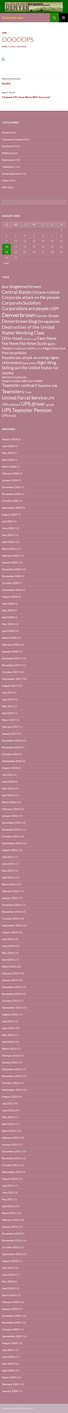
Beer (5, 287)
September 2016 (12, 761)
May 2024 (7, 610)
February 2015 (10, 891)
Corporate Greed (12, 139)
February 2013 (10, 1055)
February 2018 (10, 644)
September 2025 (12, 507)
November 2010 (11, 1240)
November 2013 (11, 993)
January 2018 (10, 651)
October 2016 (10, 754)
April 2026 (8, 459)
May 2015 (7, 870)
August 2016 (9, 767)
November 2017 (11, 665)
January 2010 (10, 1308)
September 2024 (12, 589)
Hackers (8, 348)
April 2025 (8, 541)
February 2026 (10, 473)
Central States (16, 292)
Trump (27, 392)
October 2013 (10, 1000)
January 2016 (10, 815)
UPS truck (9, 416)
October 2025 (10, 500)
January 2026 (10, 480)
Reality (11, 81)
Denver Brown (47, 316)
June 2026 (8, 446)
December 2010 (11, 1233)
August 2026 (9, 439)
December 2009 (11, 1315)
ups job (50, 404)
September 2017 (12, 678)
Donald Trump (29, 339)
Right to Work (29, 363)
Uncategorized (10, 173)
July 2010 (7, 1267)
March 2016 (9, 802)
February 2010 (10, 1302)
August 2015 (9, 850)
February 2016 (10, 809)
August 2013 (9, 1014)
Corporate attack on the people (31, 297)
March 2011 (9, 1213)
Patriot (8, 353)
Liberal (39, 348)
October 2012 (10, 1082)
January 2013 (10, 1062)
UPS (4, 32)
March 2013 (9, 1048)
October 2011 (10, 1165)
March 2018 (9, 637)
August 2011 (9, 1178)
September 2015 (12, 843)
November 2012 (11, 1076)
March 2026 (9, 466)
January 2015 (10, 898)
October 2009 (10, 1329)
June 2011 (8, 1192)
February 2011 (10, 1219)
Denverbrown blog (19, 321)
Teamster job (47, 385)
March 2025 (9, 548)
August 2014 (9, 932)
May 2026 (7, 452)
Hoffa (31, 348)
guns (51, 343)
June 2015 (8, 863)
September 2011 (12, 1172)
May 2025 (7, 535)
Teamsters (13, 391)
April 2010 (8, 1288)
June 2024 (8, 603)
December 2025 (11, 487)
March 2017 (9, 720)
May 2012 (7, 1117)
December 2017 (11, 658)
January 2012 (10, 1144)
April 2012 (8, 1124)
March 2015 (9, 884)
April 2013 (8, 1041)
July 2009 (7, 1350)
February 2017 (10, 726)
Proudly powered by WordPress (18, 1408)
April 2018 (8, 631)
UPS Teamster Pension (27, 410)
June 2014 (8, 946)
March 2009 (9, 1377)
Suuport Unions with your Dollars (22, 381)
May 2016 (7, 788)
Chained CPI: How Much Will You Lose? (26, 95)
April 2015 (8, 877)
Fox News (10, 343)
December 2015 (11, 822)
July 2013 (7, 1021)
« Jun (6, 263)
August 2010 (9, 1261)
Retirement (8, 160)
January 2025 (10, 562)
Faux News (46, 338)
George (21, 46)
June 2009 (8, 1356)
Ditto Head (12, 338)
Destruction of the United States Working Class (28, 330)
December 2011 (11, 1151)
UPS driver (33, 404)
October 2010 (10, 1247)
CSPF (54, 308)
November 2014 (11, 911)
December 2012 (11, 1069)
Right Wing (46, 362)
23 (6, 252)
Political (6, 153)
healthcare (20, 348)
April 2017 (8, 713)
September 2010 (12, 1254)
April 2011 (8, 1206)
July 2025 (7, 521)
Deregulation (48, 321)
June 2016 (8, 781)
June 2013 (8, 1028)
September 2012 (12, 1089)
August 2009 (9, 1343)
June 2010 (8, 1274)
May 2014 (7, 952)
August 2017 (9, 685)
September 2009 (12, 1336)
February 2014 (10, 973)
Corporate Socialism (21, 303)
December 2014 (11, 904)
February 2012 (10, 1137)
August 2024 (9, 596)
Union (5, 180)
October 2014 (10, 918)
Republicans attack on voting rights (30, 357)
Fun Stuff (7, 146)
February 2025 (10, 555)
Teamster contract (19, 385)
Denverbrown (12, 18)
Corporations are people (25, 308)
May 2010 (7, 1281)
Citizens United (45, 292)
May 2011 (7, 1199)
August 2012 (9, 1096)
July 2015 (7, 856)
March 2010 (9, 1295)
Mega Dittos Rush (54, 348)
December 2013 (11, 987)
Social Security (19, 377)
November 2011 (11, 1158)
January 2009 (10, 1391)
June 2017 (8, 699)
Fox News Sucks (33, 343)
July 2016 (7, 774)
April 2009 (8, 1370)
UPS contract (11, 405)
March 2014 (9, 966)
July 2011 (7, 1185)
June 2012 (8, 1110)
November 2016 (11, 747)
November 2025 (11, 494)
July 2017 (7, 692)
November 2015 (11, 829)
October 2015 (10, 836)
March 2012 (9, 1130)
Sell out (6, 377)
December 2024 (11, 569)
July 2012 (7, 1103)
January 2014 (10, 980)
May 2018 (7, 624)
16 (6, 246)
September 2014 (12, 925)
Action (6, 132)
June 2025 (8, 528)
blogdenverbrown (25, 286)
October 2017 (10, 672)
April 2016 (8, 795)
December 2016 (11, 740)
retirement (12, 362)
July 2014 (7, 939)
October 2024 (10, 583)
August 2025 (9, 514)
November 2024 (11, 576)
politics (20, 353)
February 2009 (10, 1384)
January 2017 (10, 733)
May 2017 (7, 706)
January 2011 (10, 1226)
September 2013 (12, 1007)
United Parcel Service (24, 397)
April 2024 (8, 617)
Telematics (8, 166)
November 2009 (11, 1322)
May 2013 (7, 1035)
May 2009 (7, 1363)
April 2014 (8, 959)
